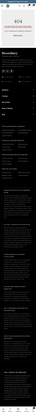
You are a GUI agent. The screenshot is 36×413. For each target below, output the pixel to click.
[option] (18, 1)
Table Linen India (22, 158)
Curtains (18, 96)
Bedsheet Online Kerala (8, 130)
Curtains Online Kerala (8, 144)
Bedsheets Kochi (6, 172)
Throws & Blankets (23, 161)
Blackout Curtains (23, 144)
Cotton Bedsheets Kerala (24, 130)
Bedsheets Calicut (7, 175)
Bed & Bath (18, 102)
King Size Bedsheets (7, 133)
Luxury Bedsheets (7, 135)
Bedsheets (18, 90)
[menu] (2, 6)
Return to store (18, 35)
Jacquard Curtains (7, 150)
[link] (10, 410)
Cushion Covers (6, 161)
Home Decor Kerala (7, 158)
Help (18, 114)
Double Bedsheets (23, 133)
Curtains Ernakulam (23, 175)
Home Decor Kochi (7, 178)
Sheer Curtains (22, 147)
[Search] (19, 6)
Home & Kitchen (18, 108)
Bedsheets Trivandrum (24, 172)
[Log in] (24, 6)
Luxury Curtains (6, 147)
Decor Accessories (7, 164)
